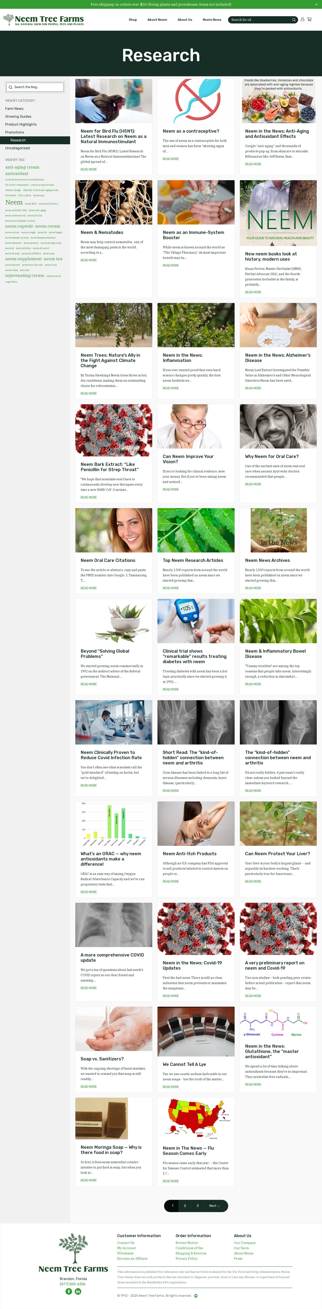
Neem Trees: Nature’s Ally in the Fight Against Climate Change (110, 360)
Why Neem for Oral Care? (272, 456)
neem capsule (19, 226)
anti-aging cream (22, 167)
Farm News (14, 109)
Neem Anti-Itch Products (190, 853)
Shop (133, 20)
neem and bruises (48, 203)
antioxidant (16, 173)
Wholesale (125, 1253)
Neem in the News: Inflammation (183, 358)
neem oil (9, 248)
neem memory (31, 242)
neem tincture (12, 264)
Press (238, 1258)
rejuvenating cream (24, 275)
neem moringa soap (51, 242)
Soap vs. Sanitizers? (102, 1058)
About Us (185, 20)
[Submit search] (293, 20)
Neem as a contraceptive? (191, 131)
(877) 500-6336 (73, 1284)
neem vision (11, 270)
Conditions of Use (189, 1248)
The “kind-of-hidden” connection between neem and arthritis (278, 758)
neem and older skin (16, 210)
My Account (126, 1248)
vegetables (11, 281)
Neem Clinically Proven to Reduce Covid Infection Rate (111, 755)
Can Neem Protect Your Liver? (277, 853)
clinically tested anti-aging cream (40, 190)
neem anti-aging (37, 210)
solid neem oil (53, 276)
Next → (214, 1206)
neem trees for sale (32, 264)
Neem (14, 202)
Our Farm (241, 1248)
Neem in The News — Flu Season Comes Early (188, 1150)
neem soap (49, 253)
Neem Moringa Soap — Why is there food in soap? (111, 1150)
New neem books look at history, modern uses (271, 256)
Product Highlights (21, 124)
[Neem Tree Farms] (40, 20)
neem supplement (23, 258)
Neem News (212, 20)
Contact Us (125, 1243)
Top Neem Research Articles (193, 560)
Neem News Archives (267, 560)
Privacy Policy (187, 1258)
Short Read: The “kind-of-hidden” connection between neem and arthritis (193, 758)
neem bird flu (35, 215)
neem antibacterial (15, 215)
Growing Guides (18, 116)
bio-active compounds (17, 184)
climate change (13, 190)
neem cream (47, 226)
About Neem (157, 20)
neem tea (53, 258)
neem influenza (13, 242)
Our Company (245, 1243)
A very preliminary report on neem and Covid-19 (274, 965)
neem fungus (55, 232)
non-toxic (25, 270)
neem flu (42, 232)
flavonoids (10, 195)
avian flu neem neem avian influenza (24, 179)
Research (18, 140)
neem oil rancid (41, 248)
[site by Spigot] (196, 1296)
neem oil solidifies (31, 253)
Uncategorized (17, 148)
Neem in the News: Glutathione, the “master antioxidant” (272, 1051)
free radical (24, 195)
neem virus (51, 264)
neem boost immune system (20, 220)
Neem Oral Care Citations (108, 560)
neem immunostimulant (43, 237)
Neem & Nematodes (102, 232)
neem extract (12, 232)
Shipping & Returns (191, 1253)
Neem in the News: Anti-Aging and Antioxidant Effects (277, 133)
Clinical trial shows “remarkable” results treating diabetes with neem (194, 656)
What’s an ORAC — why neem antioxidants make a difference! (111, 859)
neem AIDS (31, 203)
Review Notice (187, 1243)
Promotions (14, 132)
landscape (38, 195)
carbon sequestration (42, 184)
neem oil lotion (23, 248)
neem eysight (28, 232)
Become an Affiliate (132, 1258)
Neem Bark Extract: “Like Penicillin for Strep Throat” (110, 467)
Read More (89, 169)
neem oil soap (12, 253)
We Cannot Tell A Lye (184, 1064)
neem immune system (17, 237)
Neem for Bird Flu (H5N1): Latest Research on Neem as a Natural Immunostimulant (114, 136)
